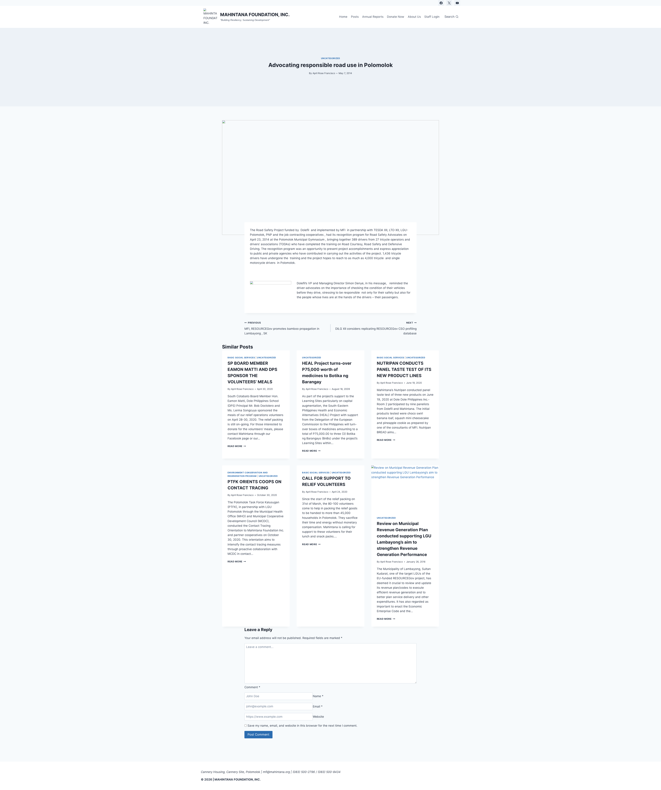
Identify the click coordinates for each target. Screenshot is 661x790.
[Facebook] (441, 3)
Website (318, 716)
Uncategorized (330, 58)
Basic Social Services (241, 357)
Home (343, 16)
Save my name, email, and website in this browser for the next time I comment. (302, 725)
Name (318, 696)
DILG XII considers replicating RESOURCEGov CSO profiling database (376, 328)
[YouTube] (457, 3)
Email (318, 706)
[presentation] (405, 488)
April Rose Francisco (324, 73)
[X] (449, 3)
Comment (252, 687)
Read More (237, 446)
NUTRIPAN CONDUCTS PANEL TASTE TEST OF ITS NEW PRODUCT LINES (404, 369)
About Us (414, 16)
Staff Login (431, 16)
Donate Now (395, 16)
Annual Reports (373, 16)
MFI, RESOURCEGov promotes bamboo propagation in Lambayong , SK (281, 328)
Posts (355, 16)
